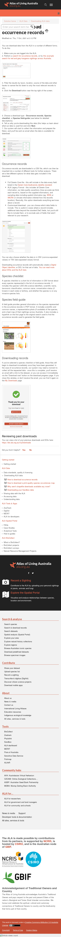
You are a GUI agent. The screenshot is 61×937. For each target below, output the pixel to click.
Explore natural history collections (18, 641)
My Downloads (11, 380)
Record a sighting (11, 674)
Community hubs (11, 770)
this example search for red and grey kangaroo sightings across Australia (28, 57)
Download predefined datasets (16, 651)
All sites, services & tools (14, 718)
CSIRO (19, 844)
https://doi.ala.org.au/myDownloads (16, 442)
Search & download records (15, 627)
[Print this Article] (46, 30)
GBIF (8, 847)
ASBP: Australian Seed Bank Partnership (21, 782)
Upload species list (12, 671)
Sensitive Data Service (13, 755)
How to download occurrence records (22, 479)
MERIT (7, 748)
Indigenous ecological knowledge (17, 715)
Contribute (8, 662)
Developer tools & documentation (17, 816)
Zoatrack (7, 735)
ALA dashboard (10, 745)
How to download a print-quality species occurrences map (31, 483)
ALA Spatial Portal (9, 520)
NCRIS (47, 841)
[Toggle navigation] (52, 4)
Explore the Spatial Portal (25, 592)
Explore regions (10, 644)
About (6, 693)
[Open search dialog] (45, 4)
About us (8, 698)
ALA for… (7, 793)
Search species (10, 624)
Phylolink (8, 738)
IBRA (49, 195)
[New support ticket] (38, 26)
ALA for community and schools (17, 805)
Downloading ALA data (40, 21)
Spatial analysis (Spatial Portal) (17, 634)
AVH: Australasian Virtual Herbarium (19, 775)
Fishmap (7, 759)
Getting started (8, 459)
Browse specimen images (14, 655)
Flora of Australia (11, 752)
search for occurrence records (25, 55)
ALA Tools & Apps (9, 503)
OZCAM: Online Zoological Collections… (21, 778)
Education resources (12, 711)
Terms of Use (18, 930)
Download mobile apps (13, 685)
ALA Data (23, 21)
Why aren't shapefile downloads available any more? (28, 486)
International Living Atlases (15, 708)
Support (22, 813)
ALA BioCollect (8, 538)
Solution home (10, 21)
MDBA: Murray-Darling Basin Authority (20, 785)
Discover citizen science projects (17, 681)
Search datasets (11, 631)
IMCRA (11, 197)
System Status (31, 930)
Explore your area (11, 638)
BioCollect (8, 731)
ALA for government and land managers (20, 802)
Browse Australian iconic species (17, 648)
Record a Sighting (21, 580)
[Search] (32, 26)
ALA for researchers (12, 798)
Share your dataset (12, 668)
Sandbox (7, 742)
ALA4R (7, 762)
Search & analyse (12, 619)
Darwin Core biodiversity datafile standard (35, 184)
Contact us (8, 705)
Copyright (6, 930)
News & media (10, 701)
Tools (5, 726)
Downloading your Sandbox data (20, 489)
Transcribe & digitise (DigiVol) (16, 678)
